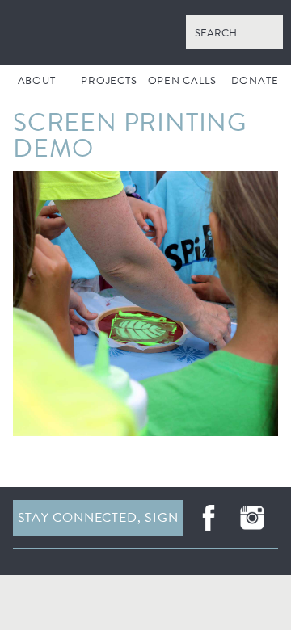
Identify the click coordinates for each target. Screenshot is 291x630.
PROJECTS (109, 81)
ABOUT (37, 81)
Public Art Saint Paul (145, 32)
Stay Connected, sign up (98, 522)
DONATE (255, 81)
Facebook (208, 518)
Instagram (252, 518)
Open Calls (182, 81)
